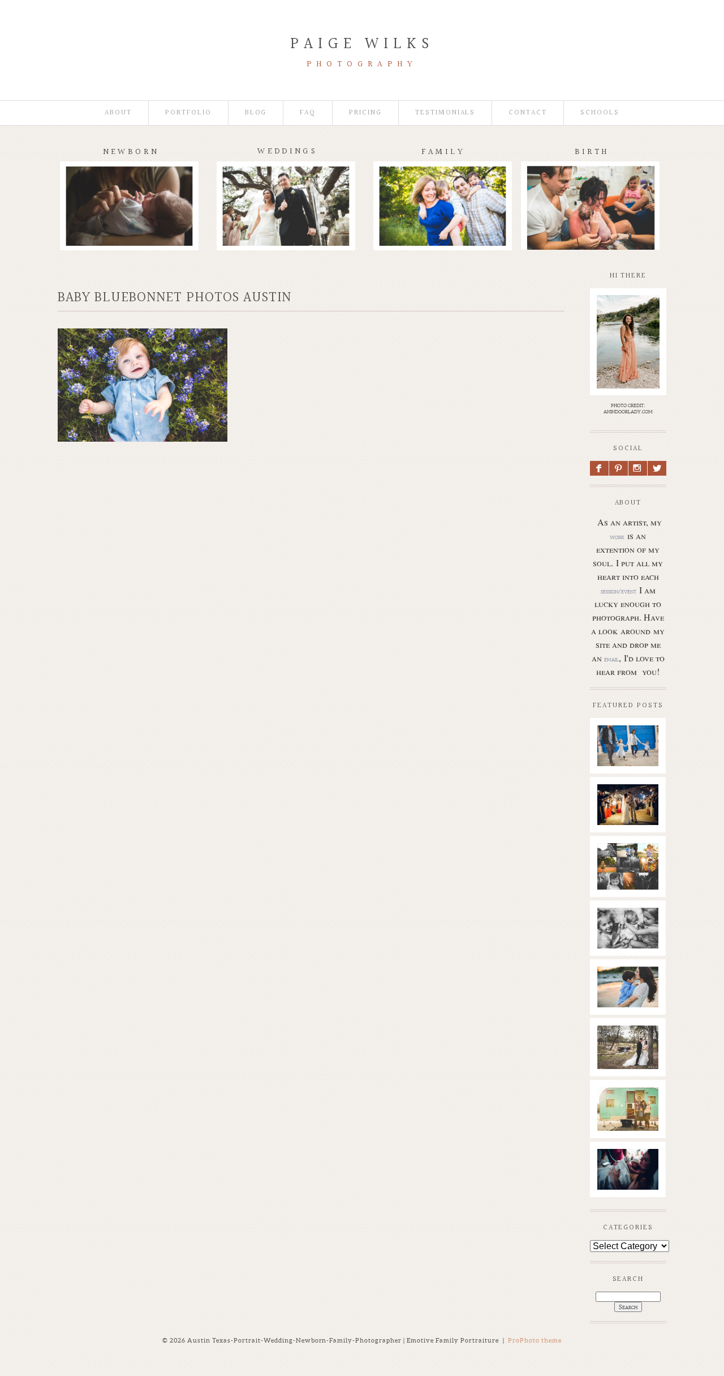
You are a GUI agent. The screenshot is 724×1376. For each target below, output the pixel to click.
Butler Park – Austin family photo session (627, 759)
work (617, 536)
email (611, 659)
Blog (256, 113)
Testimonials (445, 113)
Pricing (365, 113)
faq (308, 113)
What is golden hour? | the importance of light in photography (630, 882)
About (118, 113)
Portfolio (188, 113)
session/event (618, 591)
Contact (527, 113)
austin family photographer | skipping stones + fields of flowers (632, 1011)
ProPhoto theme (535, 1340)
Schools (599, 113)
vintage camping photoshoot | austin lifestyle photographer (632, 1126)
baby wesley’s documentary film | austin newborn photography (632, 946)
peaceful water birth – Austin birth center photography (630, 1188)
